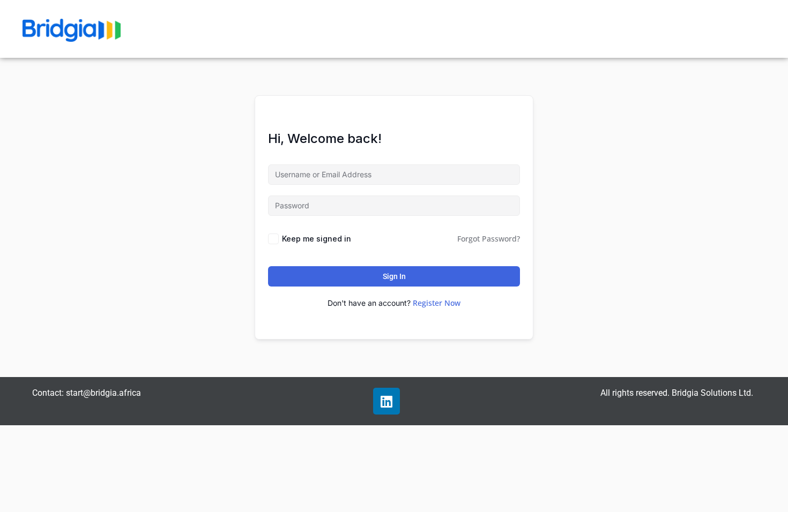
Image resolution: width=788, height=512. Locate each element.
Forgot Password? (488, 239)
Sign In (394, 276)
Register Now (436, 303)
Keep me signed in (316, 238)
